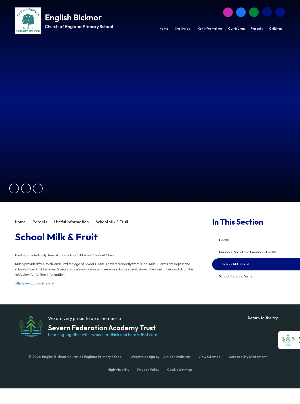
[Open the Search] (280, 12)
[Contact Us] (254, 12)
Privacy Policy (148, 369)
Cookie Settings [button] (179, 369)
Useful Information (71, 221)
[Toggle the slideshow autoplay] (38, 188)
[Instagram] (228, 12)
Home (20, 221)
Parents (40, 221)
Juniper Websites (176, 356)
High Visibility (118, 369)
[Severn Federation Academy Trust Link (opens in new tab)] (31, 326)
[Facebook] (241, 12)
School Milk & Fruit (112, 221)
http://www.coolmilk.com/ (34, 283)
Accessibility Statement (247, 356)
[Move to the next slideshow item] (26, 188)
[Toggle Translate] (267, 12)
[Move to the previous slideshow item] (14, 188)
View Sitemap (209, 356)
